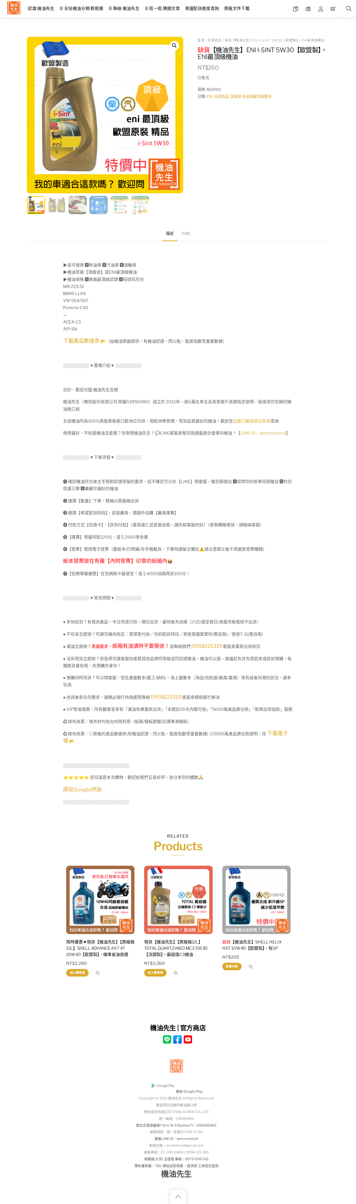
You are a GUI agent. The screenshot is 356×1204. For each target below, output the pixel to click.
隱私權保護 (142, 1166)
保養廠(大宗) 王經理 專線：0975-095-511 (176, 1159)
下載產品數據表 (81, 341)
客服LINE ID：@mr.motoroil (176, 1139)
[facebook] (177, 1039)
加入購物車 (77, 972)
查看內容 (232, 966)
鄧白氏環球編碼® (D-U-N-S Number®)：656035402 (176, 1125)
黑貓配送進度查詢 (202, 8)
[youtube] (188, 1039)
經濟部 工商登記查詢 (202, 1166)
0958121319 (206, 646)
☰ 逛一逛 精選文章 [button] (162, 8)
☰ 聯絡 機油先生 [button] (123, 8)
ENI (209, 96)
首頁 (201, 40)
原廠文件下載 (237, 8)
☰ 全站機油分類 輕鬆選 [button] (81, 8)
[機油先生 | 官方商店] (13, 7)
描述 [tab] (170, 233)
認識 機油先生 (41, 8)
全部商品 (215, 40)
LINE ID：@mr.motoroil (263, 433)
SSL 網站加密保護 (169, 1166)
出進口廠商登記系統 (252, 421)
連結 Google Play (189, 1091)
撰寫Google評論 (82, 789)
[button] (174, 45)
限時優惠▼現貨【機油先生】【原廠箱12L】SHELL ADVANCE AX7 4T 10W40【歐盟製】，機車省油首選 (100, 948)
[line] (167, 1039)
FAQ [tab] (186, 233)
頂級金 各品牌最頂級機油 (250, 96)
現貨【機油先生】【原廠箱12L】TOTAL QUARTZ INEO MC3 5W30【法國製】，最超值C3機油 (175, 948)
